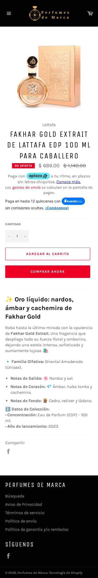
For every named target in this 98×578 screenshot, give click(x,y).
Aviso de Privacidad (23, 504)
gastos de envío (26, 187)
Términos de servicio (24, 512)
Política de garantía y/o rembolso (36, 529)
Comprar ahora (48, 271)
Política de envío (21, 521)
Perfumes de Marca (33, 573)
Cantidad (13, 224)
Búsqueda (14, 495)
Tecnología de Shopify (65, 573)
